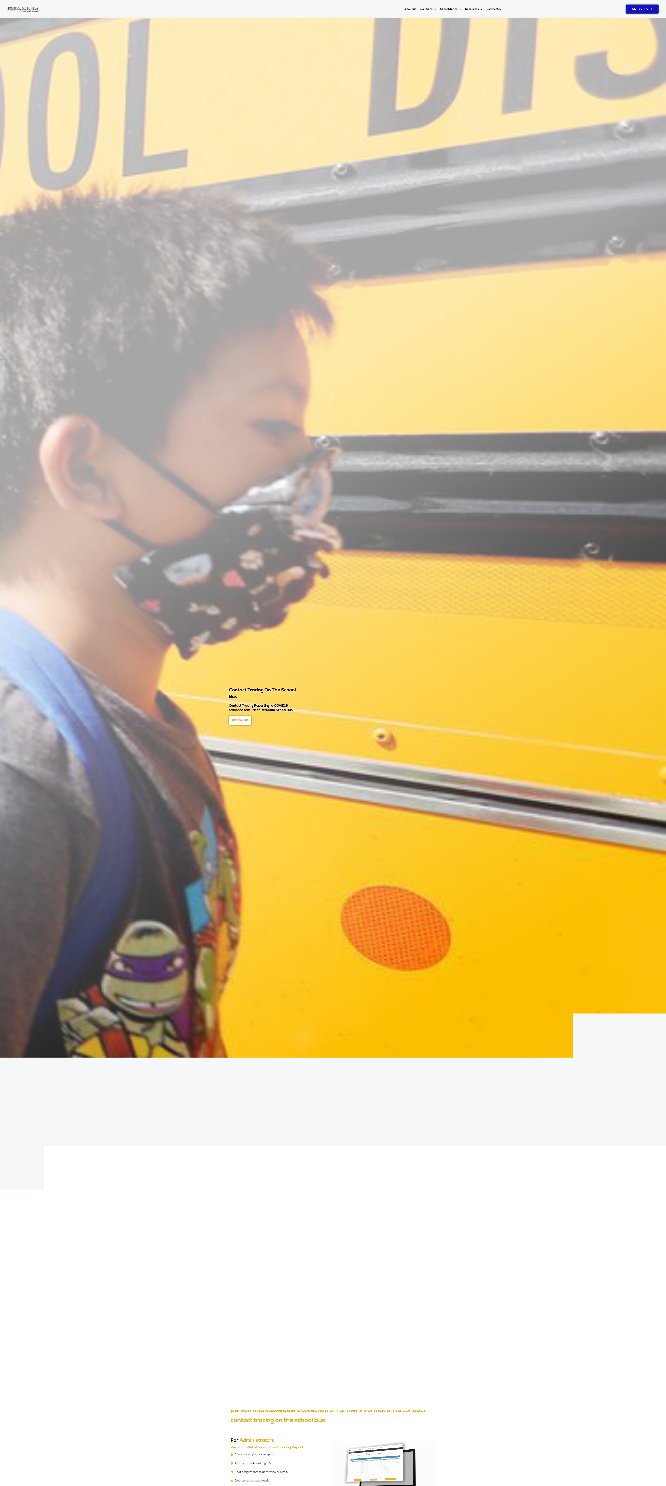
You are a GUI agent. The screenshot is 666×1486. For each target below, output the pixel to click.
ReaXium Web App (246, 1447)
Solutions (426, 9)
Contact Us (493, 9)
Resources (472, 9)
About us (410, 9)
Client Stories (449, 9)
